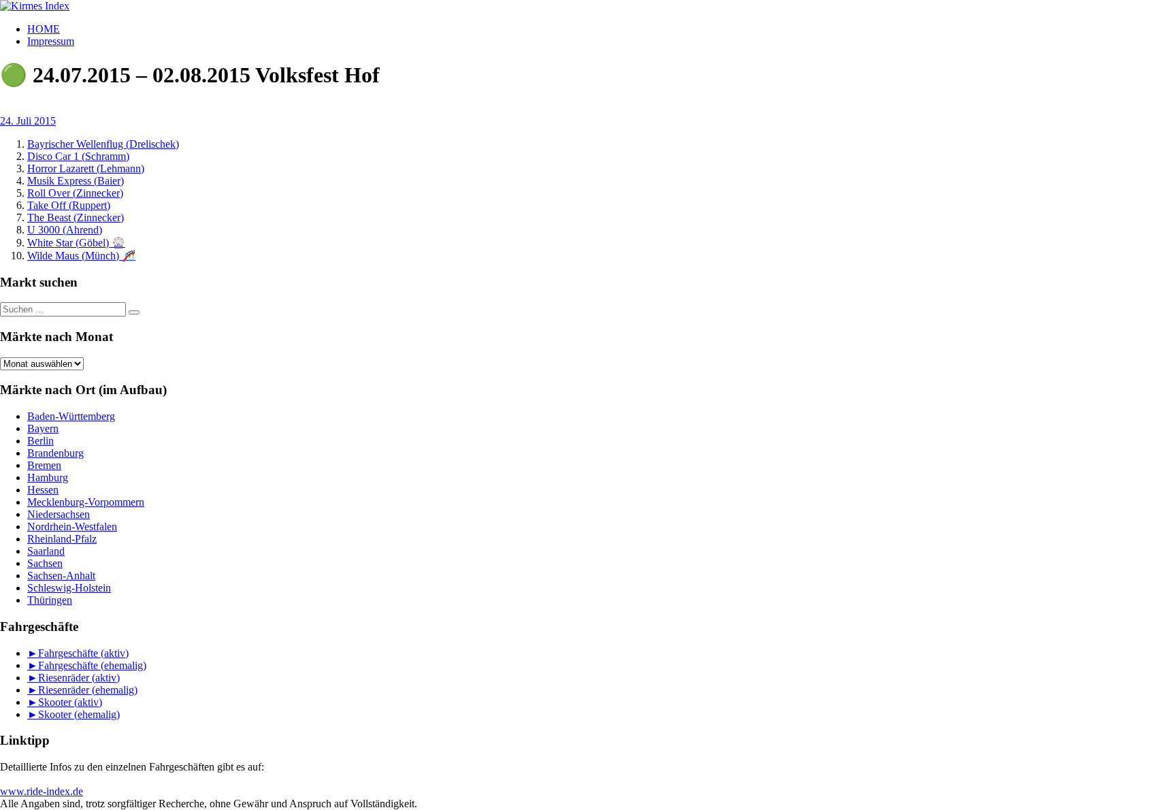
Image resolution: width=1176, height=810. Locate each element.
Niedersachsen (58, 514)
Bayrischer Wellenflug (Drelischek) (103, 144)
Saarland (46, 551)
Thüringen (49, 600)
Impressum (50, 41)
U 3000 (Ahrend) (64, 230)
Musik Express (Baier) (75, 181)
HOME (43, 29)
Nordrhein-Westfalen (72, 526)
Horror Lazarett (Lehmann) (85, 168)
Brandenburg (55, 453)
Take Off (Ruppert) (68, 205)
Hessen (43, 490)
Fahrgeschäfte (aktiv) (83, 653)
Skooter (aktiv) (70, 702)
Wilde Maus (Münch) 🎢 (81, 255)
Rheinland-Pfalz (62, 539)
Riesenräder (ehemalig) (87, 690)
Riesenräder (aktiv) (79, 677)
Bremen (44, 465)
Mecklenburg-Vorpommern (85, 502)
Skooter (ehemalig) (79, 714)
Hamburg (47, 477)
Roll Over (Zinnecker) (75, 193)
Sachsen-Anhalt (61, 575)
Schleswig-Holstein (69, 588)
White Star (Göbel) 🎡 (76, 242)
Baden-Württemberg (71, 416)
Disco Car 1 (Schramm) (78, 156)
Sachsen (45, 563)
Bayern (43, 428)
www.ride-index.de (41, 791)
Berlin (40, 441)
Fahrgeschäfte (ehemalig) (92, 665)
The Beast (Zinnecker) (75, 217)
